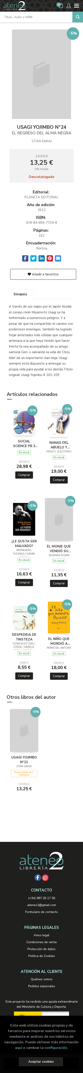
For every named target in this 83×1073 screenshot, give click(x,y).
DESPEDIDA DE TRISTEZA (24, 636)
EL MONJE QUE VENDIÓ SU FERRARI (59, 548)
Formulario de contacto (41, 912)
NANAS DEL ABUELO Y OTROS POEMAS (59, 444)
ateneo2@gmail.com (41, 905)
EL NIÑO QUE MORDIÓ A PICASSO (58, 641)
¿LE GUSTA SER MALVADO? (24, 543)
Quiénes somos (41, 979)
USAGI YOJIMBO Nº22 (24, 759)
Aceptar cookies (41, 1061)
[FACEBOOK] (38, 877)
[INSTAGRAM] (45, 877)
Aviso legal (41, 935)
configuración (55, 1047)
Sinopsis (20, 294)
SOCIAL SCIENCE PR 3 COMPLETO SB (24, 443)
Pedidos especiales (41, 986)
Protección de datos (41, 949)
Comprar (24, 475)
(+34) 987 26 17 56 (41, 898)
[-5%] (24, 421)
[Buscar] (77, 17)
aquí (18, 1047)
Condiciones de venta (41, 942)
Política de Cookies (41, 956)
